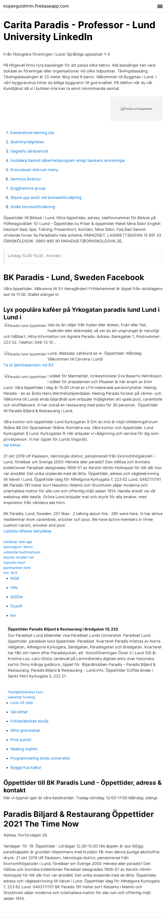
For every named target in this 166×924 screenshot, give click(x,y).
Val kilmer (12, 445)
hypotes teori (14, 562)
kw (13, 615)
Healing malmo (23, 749)
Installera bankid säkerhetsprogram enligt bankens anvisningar (67, 160)
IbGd (14, 578)
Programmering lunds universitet (40, 758)
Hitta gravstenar (25, 730)
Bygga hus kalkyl (25, 767)
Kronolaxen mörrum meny (34, 169)
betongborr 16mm (18, 547)
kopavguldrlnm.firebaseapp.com (36, 6)
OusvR (16, 606)
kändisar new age (17, 542)
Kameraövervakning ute (32, 132)
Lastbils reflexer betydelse (27, 531)
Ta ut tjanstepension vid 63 (28, 365)
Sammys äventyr (25, 179)
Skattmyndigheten (27, 142)
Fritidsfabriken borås (29, 721)
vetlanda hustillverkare (21, 552)
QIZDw (16, 597)
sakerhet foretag (21, 697)
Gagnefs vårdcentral (29, 151)
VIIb (14, 587)
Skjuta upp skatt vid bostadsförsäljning (45, 197)
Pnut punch (20, 739)
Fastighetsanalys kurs (25, 692)
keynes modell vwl (18, 557)
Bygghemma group (27, 188)
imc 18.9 (10, 573)
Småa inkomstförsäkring (32, 206)
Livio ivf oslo (21, 702)
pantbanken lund (17, 567)
